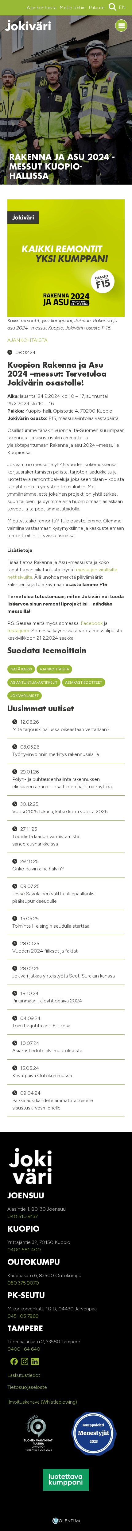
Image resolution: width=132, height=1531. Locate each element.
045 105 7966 (22, 1316)
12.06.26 (61, 725)
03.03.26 (55, 750)
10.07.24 (47, 1046)
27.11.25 (45, 836)
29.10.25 (38, 865)
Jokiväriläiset (24, 696)
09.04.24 (52, 1100)
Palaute (97, 7)
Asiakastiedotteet (83, 682)
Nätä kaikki (21, 669)
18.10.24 (47, 997)
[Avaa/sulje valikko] (121, 25)
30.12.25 (59, 807)
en (122, 7)
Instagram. (18, 631)
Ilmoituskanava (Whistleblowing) (42, 1402)
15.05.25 (50, 922)
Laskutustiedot (23, 1375)
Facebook (92, 623)
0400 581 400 (24, 1250)
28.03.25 (45, 947)
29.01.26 (62, 779)
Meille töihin (73, 7)
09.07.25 (53, 893)
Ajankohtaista (41, 7)
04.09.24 (41, 1022)
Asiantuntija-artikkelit (33, 682)
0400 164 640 (23, 1349)
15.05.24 (42, 1071)
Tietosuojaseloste (27, 1387)
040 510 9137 (22, 1216)
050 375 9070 (23, 1283)
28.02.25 (63, 972)
